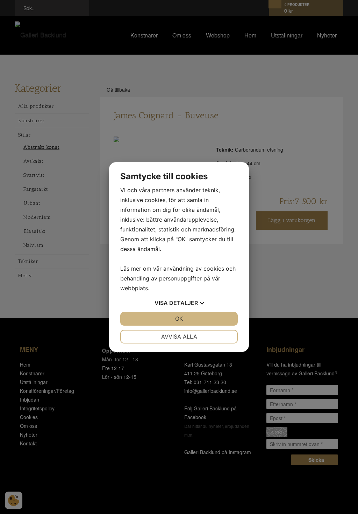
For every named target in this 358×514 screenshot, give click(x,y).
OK (179, 318)
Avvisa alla (179, 336)
